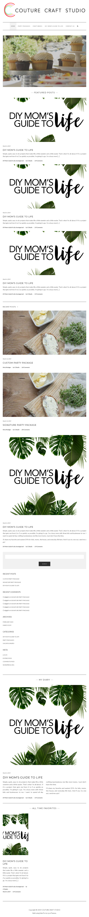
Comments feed (8, 661)
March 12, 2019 (7, 359)
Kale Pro (42, 913)
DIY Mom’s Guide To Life (54, 26)
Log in (5, 655)
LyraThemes (52, 913)
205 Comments (26, 429)
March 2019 (7, 625)
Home (13, 26)
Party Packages (24, 26)
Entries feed (7, 658)
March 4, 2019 (6, 146)
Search (44, 564)
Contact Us (70, 26)
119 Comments (38, 160)
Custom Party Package (18, 363)
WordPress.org (8, 665)
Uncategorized (20, 160)
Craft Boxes (37, 26)
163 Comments (26, 367)
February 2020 (8, 622)
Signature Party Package (19, 425)
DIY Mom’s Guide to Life (18, 150)
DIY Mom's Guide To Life (9, 160)
